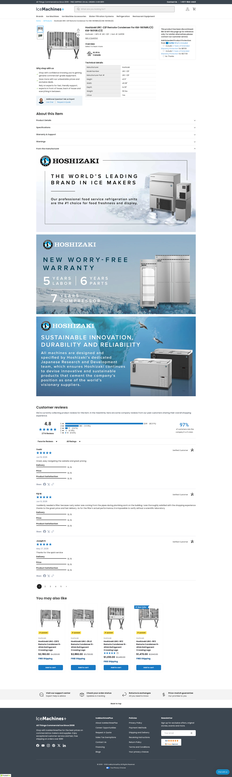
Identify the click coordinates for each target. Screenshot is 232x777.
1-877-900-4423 (188, 2)
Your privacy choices (139, 751)
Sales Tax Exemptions (106, 737)
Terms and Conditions (139, 747)
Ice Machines (52, 16)
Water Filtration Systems (101, 16)
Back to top (116, 703)
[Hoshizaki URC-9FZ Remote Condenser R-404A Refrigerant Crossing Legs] (148, 618)
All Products (47, 21)
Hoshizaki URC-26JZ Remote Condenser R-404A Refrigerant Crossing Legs (82, 645)
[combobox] (124, 9)
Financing (100, 747)
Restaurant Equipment (144, 16)
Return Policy (135, 742)
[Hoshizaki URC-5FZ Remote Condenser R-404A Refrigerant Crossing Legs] (116, 618)
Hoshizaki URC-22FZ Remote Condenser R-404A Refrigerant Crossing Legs (49, 645)
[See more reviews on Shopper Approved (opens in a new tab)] (52, 484)
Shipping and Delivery (139, 732)
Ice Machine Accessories (74, 16)
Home (38, 21)
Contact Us (172, 2)
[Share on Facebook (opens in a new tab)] (44, 484)
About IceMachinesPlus (107, 722)
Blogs (98, 751)
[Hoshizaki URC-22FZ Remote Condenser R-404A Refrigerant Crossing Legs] (50, 618)
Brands (39, 16)
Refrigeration (123, 16)
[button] (194, 9)
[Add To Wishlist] (78, 35)
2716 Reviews (50, 433)
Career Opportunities (106, 727)
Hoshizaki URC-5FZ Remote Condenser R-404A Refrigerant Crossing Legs (115, 645)
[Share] (78, 30)
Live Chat (49, 102)
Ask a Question (91, 38)
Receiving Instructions (139, 737)
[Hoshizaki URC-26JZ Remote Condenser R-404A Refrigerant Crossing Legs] (83, 618)
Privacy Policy (135, 722)
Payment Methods (137, 727)
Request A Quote (64, 102)
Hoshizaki (89, 34)
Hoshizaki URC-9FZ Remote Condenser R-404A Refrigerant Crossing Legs (147, 645)
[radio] (116, 423)
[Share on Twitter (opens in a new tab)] (48, 484)
